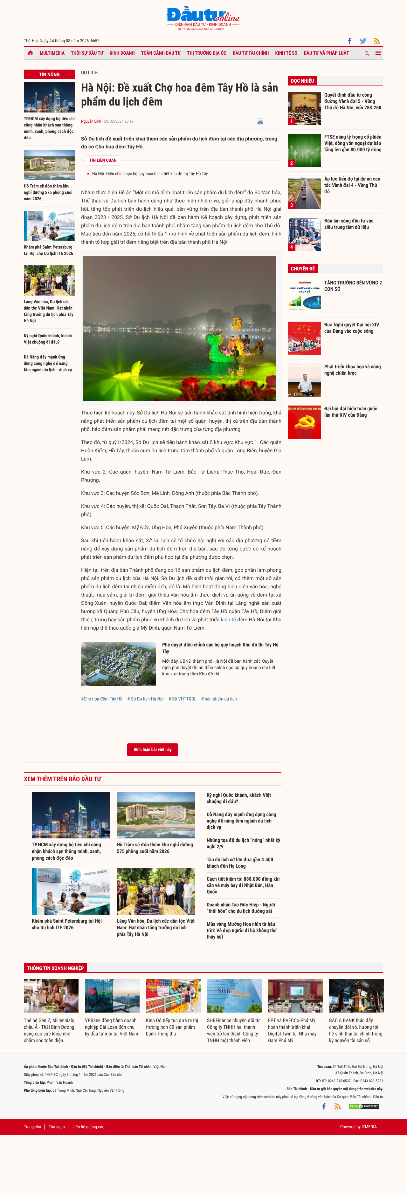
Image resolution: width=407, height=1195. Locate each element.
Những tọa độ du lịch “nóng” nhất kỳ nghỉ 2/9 (243, 843)
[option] (51, 1011)
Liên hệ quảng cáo (88, 1127)
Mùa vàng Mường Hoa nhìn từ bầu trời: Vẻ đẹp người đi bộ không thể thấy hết (242, 930)
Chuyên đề (303, 269)
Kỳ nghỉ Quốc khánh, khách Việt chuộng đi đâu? (239, 798)
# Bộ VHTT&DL (183, 699)
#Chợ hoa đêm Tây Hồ (101, 699)
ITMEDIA (369, 1127)
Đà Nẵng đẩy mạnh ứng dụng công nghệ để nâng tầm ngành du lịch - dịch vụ (48, 363)
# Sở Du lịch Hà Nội (145, 699)
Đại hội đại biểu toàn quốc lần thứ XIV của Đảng (350, 412)
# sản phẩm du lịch (219, 699)
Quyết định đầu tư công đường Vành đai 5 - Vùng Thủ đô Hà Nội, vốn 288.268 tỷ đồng (352, 101)
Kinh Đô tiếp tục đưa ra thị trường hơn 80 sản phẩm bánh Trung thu (172, 1027)
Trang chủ (32, 1127)
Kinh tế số (286, 53)
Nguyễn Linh (91, 121)
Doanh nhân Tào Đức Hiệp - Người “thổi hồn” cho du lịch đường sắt (241, 908)
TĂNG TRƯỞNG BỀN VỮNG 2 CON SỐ (353, 286)
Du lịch (89, 73)
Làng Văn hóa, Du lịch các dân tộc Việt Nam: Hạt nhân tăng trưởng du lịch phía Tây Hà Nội (156, 927)
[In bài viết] (260, 121)
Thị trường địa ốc (206, 53)
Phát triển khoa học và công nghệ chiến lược (352, 370)
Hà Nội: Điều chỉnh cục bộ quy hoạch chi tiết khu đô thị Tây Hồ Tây (150, 173)
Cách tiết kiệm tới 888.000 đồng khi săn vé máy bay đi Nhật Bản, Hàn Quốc (243, 885)
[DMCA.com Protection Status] (364, 1106)
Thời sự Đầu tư (87, 53)
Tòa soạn (57, 1127)
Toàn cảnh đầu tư (161, 53)
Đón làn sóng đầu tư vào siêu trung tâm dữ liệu (349, 224)
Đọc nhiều (302, 81)
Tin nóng (49, 75)
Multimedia (52, 53)
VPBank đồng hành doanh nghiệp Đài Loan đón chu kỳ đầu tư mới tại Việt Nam (111, 1027)
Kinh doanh (122, 53)
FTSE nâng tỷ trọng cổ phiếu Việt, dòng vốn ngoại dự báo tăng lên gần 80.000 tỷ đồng (353, 143)
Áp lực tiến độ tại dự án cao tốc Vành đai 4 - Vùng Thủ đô (352, 185)
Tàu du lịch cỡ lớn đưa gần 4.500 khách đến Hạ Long (240, 863)
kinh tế (228, 620)
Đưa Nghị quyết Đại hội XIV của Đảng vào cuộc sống (351, 328)
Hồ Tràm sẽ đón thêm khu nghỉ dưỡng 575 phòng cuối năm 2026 (48, 192)
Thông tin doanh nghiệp (55, 968)
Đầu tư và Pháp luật (326, 53)
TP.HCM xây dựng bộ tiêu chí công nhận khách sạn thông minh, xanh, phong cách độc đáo (66, 851)
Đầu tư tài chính (251, 53)
